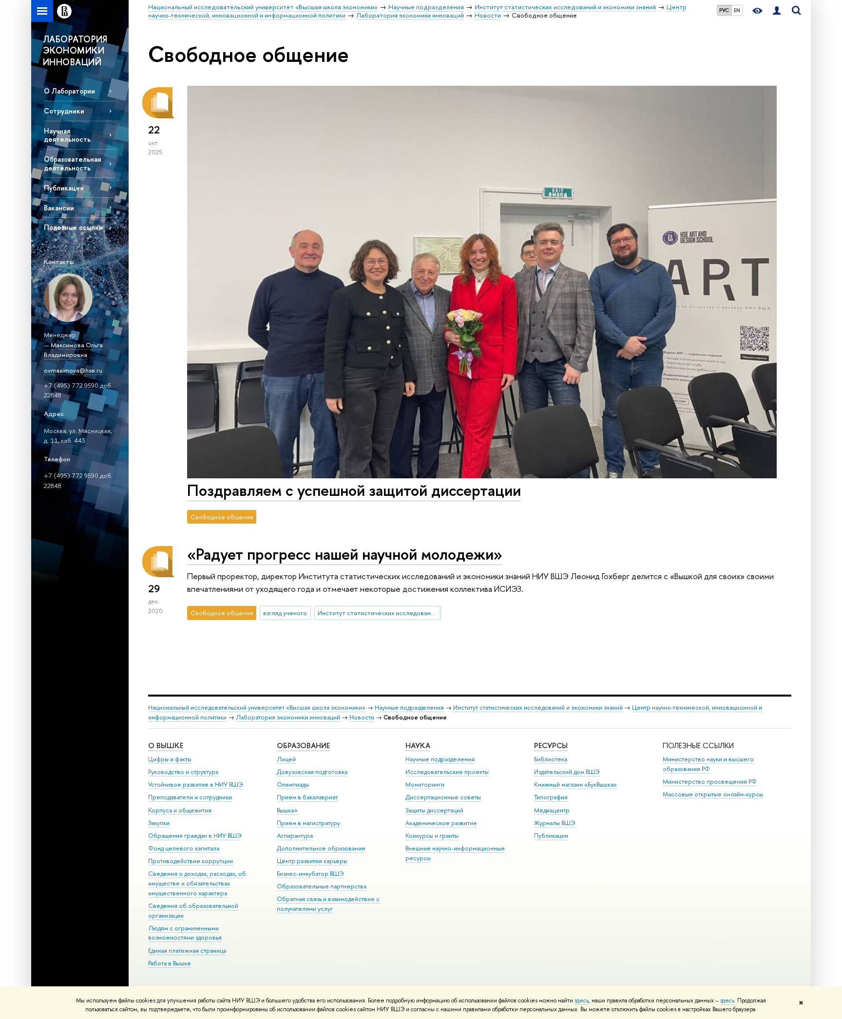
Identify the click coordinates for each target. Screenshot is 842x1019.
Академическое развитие (441, 823)
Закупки (159, 823)
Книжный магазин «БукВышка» (575, 784)
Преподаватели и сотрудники (190, 797)
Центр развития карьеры (312, 861)
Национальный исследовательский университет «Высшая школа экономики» (256, 707)
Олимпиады (293, 784)
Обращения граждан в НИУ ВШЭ (195, 835)
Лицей (286, 759)
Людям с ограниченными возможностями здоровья (185, 933)
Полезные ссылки (73, 227)
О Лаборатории (69, 90)
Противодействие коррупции (190, 861)
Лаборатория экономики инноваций (288, 717)
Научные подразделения (409, 707)
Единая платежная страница (187, 950)
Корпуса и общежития (179, 810)
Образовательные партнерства (321, 886)
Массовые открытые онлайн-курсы (713, 794)
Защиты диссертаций (434, 810)
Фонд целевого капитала (183, 848)
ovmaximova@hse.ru (73, 370)
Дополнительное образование (321, 848)
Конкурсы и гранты (432, 835)
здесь (581, 1000)
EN (737, 10)
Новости (361, 717)
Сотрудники (64, 110)
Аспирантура (295, 835)
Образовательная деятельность (72, 163)
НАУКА (417, 745)
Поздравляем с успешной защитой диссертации (354, 490)
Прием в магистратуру (308, 823)
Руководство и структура (183, 772)
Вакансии (59, 207)
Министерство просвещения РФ (710, 781)
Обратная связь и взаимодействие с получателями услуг (328, 904)
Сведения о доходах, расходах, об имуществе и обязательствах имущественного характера (197, 883)
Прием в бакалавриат (307, 797)
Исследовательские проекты (447, 772)
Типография (551, 797)
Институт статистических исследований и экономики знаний (379, 612)
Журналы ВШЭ (554, 823)
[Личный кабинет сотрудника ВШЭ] (776, 11)
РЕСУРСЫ (551, 745)
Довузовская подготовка (312, 772)
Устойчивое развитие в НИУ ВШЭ (195, 784)
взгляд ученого (285, 612)
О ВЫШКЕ (165, 745)
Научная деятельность (67, 135)
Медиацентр (552, 810)
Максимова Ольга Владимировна (73, 349)
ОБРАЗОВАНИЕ (303, 745)
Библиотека (550, 759)
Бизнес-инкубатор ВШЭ (310, 873)
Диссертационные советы (443, 797)
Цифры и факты (169, 759)
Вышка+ (287, 810)
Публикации (64, 187)
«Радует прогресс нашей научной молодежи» (344, 554)
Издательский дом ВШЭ (567, 772)
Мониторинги (424, 784)
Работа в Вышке (169, 963)
